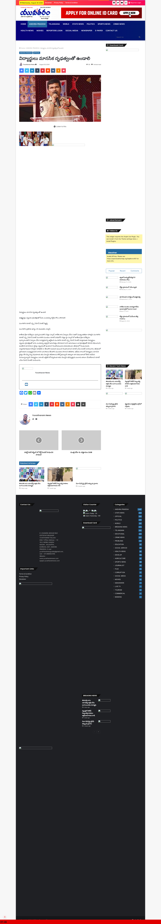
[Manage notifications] (5, 917)
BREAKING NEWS (121, 527)
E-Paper (99, 30)
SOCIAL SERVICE (121, 548)
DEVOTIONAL (120, 534)
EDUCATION (119, 544)
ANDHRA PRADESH (37, 24)
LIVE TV (118, 586)
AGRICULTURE (120, 558)
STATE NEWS (119, 513)
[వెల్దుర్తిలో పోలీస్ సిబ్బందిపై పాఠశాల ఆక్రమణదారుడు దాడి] (60, 474)
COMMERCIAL (120, 593)
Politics (91, 24)
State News (78, 24)
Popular (112, 271)
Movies (40, 30)
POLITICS (118, 520)
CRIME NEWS (120, 537)
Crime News (119, 24)
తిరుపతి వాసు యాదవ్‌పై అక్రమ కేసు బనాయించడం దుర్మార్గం (30, 484)
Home (23, 24)
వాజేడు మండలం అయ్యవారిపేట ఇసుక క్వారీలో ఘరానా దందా (129, 308)
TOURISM (118, 590)
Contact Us (111, 30)
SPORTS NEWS (120, 562)
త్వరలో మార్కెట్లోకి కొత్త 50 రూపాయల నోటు (127, 278)
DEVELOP (118, 555)
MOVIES (118, 579)
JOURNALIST (119, 565)
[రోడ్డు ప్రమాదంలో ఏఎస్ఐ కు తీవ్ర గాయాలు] (112, 319)
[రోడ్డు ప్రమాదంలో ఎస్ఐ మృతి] (112, 290)
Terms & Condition (71, 3)
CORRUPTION (120, 572)
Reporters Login (54, 30)
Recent (122, 271)
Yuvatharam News (29, 64)
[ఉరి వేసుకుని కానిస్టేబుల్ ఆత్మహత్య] (112, 300)
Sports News (104, 24)
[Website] (33, 419)
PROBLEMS (119, 541)
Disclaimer (48, 3)
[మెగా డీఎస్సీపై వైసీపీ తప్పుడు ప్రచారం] (88, 474)
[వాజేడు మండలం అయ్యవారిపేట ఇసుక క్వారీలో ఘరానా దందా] (112, 310)
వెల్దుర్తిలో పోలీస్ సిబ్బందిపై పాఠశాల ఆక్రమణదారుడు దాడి (58, 484)
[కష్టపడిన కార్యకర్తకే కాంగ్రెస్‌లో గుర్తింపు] (133, 397)
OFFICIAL (37, 53)
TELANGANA (54, 24)
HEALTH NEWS (120, 551)
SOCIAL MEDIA (71, 30)
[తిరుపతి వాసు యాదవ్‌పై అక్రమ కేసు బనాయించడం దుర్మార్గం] (31, 474)
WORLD (66, 24)
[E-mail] (23, 385)
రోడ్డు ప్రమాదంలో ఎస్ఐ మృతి (128, 287)
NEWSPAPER (86, 30)
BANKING (118, 597)
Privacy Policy (58, 3)
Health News (27, 30)
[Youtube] (26, 385)
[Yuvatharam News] (35, 13)
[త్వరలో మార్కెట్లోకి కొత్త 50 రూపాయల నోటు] (112, 280)
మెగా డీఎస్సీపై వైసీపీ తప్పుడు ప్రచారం (87, 483)
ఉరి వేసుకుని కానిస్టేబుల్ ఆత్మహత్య (130, 297)
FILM (117, 569)
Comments (135, 271)
